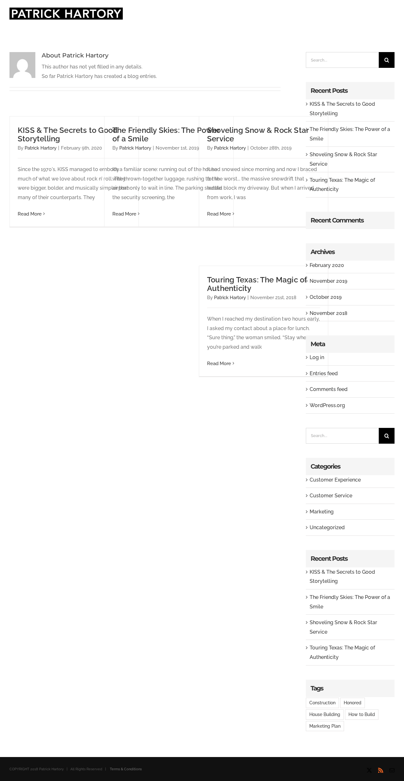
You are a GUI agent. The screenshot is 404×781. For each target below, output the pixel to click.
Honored (352, 702)
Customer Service (331, 496)
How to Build (361, 714)
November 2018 (329, 313)
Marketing (322, 512)
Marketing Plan (325, 726)
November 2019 (328, 281)
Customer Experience (335, 480)
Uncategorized (327, 527)
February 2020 (327, 265)
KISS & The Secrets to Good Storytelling (67, 134)
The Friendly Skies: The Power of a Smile (166, 134)
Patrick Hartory (40, 148)
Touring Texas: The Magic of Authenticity (257, 284)
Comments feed (329, 389)
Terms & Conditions (126, 769)
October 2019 (326, 297)
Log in (317, 357)
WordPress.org (327, 405)
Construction (322, 702)
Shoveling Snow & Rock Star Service (258, 134)
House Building (324, 714)
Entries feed (324, 373)
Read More (30, 214)
